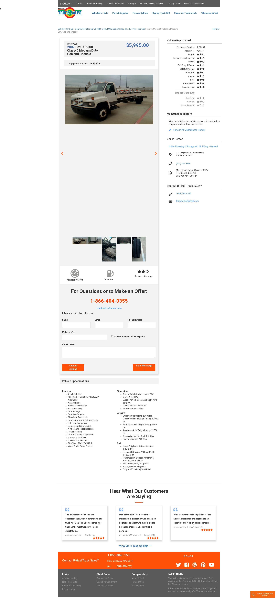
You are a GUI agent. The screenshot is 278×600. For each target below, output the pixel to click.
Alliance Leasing (69, 578)
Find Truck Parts (69, 582)
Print (217, 29)
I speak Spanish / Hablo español (129, 336)
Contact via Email (105, 585)
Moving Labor (174, 3)
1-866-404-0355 (109, 301)
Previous (62, 153)
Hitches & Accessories (194, 3)
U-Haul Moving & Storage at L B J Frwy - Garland (123, 29)
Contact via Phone (105, 578)
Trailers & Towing (95, 3)
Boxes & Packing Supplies (151, 3)
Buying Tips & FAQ (161, 13)
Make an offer (68, 332)
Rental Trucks (68, 589)
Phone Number (135, 320)
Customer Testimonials (185, 13)
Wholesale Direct (209, 13)
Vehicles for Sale (100, 13)
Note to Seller (68, 344)
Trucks (79, 3)
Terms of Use (137, 582)
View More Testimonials (134, 545)
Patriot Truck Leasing (72, 585)
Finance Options (140, 13)
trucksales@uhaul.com (109, 308)
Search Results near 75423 (87, 29)
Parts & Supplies (120, 13)
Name (65, 320)
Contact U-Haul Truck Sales (80, 560)
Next (155, 153)
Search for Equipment (107, 582)
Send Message (144, 365)
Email (97, 320)
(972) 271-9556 (183, 163)
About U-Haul (137, 578)
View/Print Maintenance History (188, 130)
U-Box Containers (115, 3)
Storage (132, 3)
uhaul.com (66, 3)
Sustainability (137, 585)
